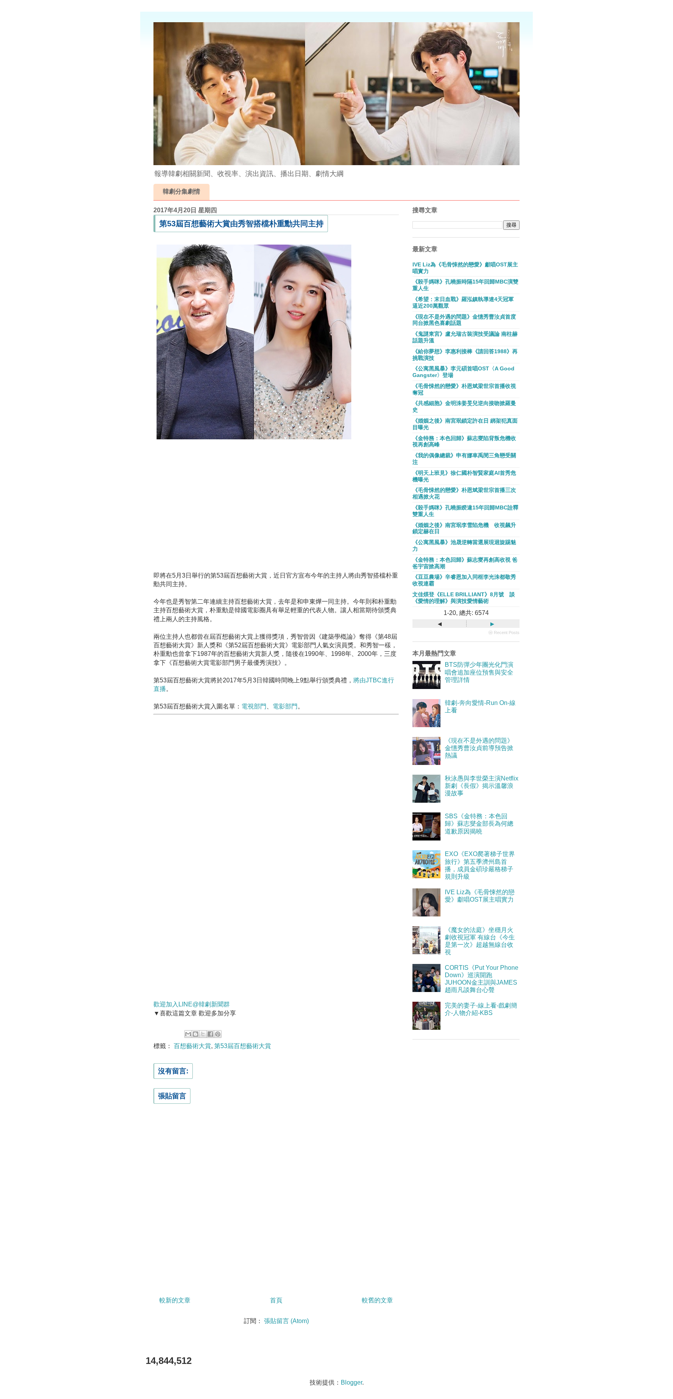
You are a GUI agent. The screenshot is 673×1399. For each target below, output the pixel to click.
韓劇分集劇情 (181, 191)
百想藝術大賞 (192, 1046)
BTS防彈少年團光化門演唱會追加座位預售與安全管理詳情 (479, 672)
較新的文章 (174, 1300)
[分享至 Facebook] (210, 1034)
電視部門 (253, 706)
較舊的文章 (377, 1300)
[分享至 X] (203, 1034)
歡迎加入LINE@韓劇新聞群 (191, 1004)
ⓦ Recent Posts (504, 632)
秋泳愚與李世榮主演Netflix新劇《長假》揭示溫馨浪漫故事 (481, 785)
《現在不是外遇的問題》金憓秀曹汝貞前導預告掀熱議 (479, 748)
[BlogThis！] (195, 1034)
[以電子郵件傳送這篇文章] (188, 1034)
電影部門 (285, 706)
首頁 (276, 1300)
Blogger (351, 1382)
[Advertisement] (276, 508)
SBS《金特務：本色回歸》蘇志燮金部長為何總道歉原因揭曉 (479, 823)
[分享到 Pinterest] (218, 1034)
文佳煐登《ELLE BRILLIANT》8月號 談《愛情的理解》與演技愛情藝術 (463, 597)
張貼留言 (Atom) (286, 1321)
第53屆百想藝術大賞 (242, 1046)
